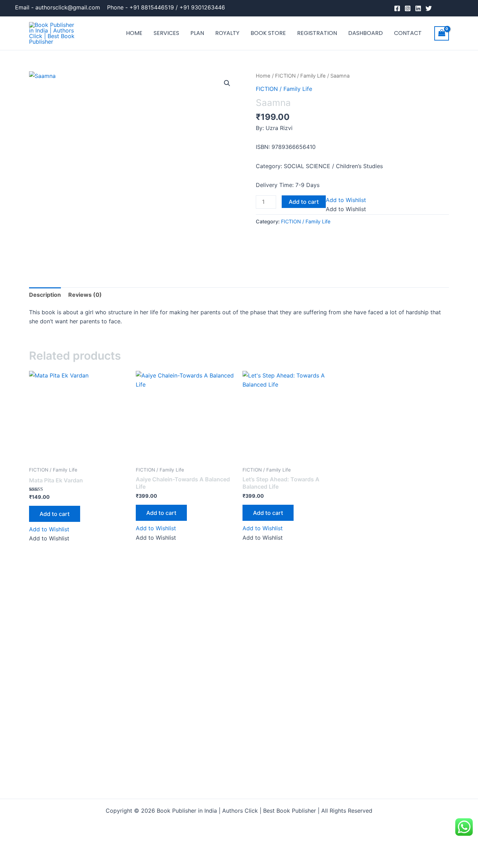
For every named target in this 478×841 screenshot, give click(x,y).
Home (134, 33)
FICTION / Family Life (300, 76)
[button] (227, 83)
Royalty (227, 33)
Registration (317, 33)
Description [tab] (45, 294)
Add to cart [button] (55, 513)
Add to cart (304, 201)
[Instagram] (408, 8)
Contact (408, 33)
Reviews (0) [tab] (85, 294)
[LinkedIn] (418, 8)
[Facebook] (397, 8)
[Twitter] (429, 8)
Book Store (268, 33)
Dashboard (365, 33)
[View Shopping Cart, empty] (441, 33)
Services (166, 33)
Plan (197, 33)
